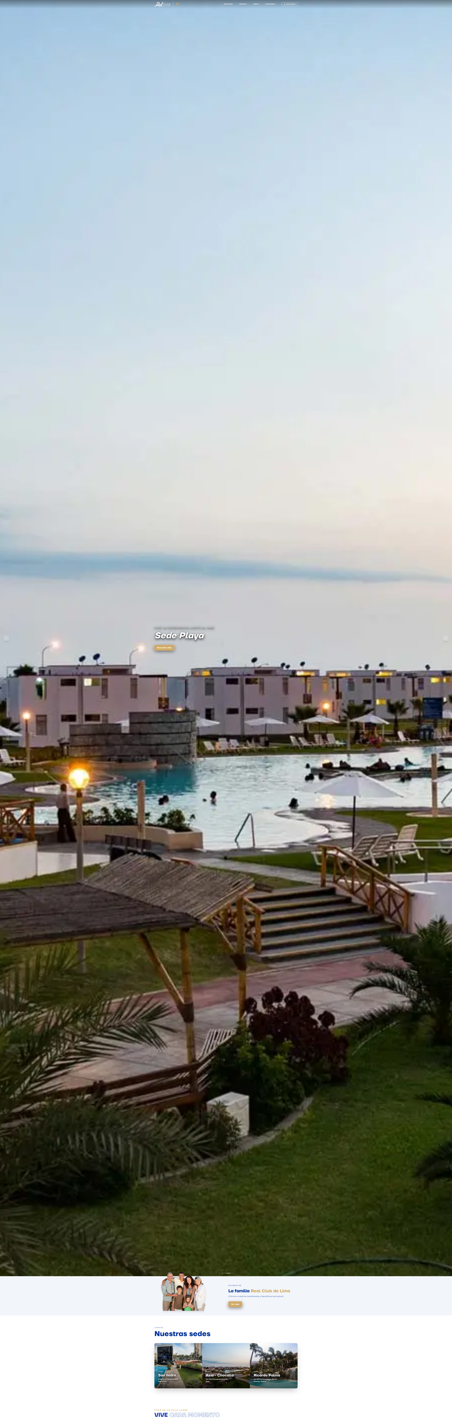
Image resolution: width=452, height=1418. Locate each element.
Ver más (235, 1304)
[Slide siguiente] (445, 638)
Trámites (243, 4)
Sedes (255, 4)
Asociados (291, 4)
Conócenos (163, 647)
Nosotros (228, 4)
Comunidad (270, 4)
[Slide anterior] (6, 638)
